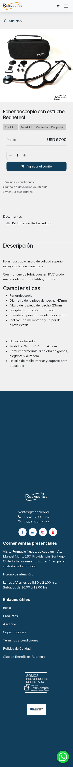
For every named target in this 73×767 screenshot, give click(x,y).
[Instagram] (43, 532)
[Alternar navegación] (66, 6)
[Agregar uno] (24, 155)
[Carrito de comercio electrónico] (58, 6)
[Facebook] (22, 532)
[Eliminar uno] (10, 155)
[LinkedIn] (33, 532)
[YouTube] (53, 532)
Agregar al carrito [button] (39, 166)
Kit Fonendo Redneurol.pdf (31, 223)
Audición (15, 21)
